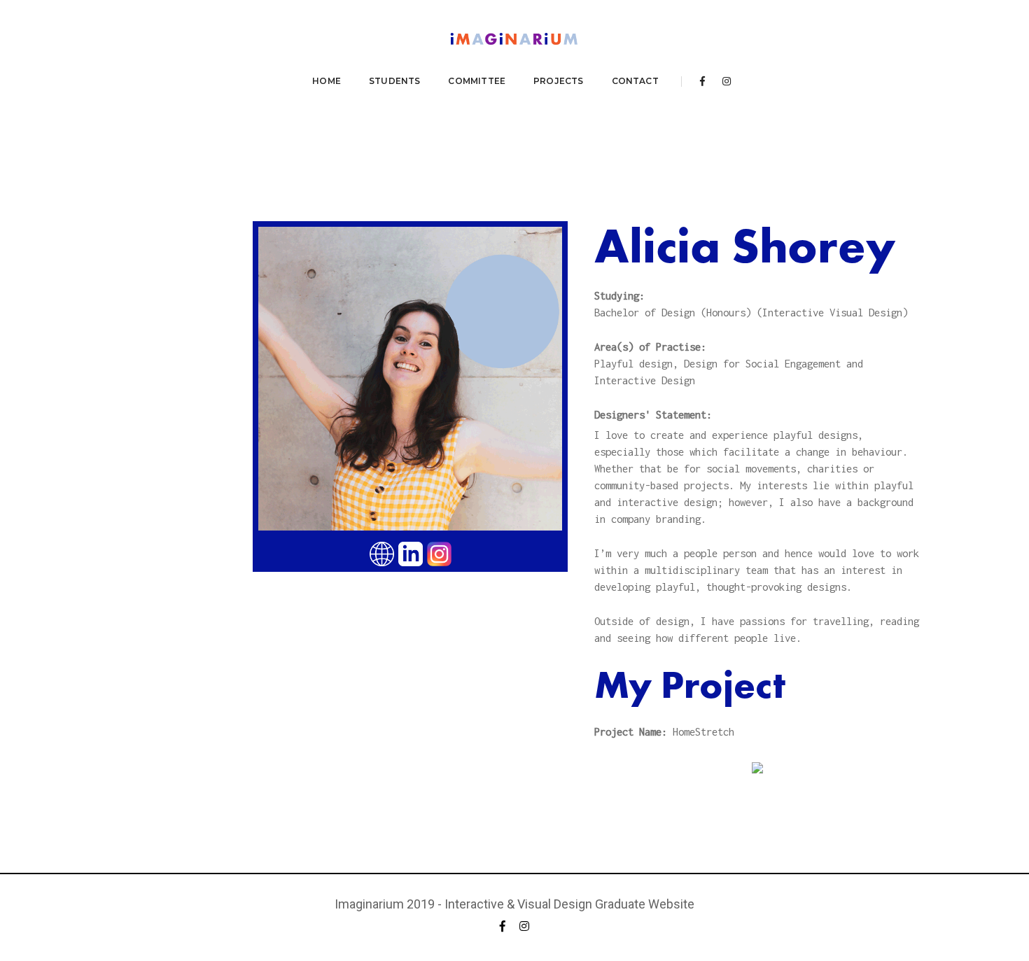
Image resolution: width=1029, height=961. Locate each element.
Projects (558, 81)
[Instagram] (723, 81)
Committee (476, 81)
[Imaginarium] (514, 40)
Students (394, 81)
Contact (635, 81)
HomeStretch (703, 732)
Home (326, 81)
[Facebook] (702, 81)
